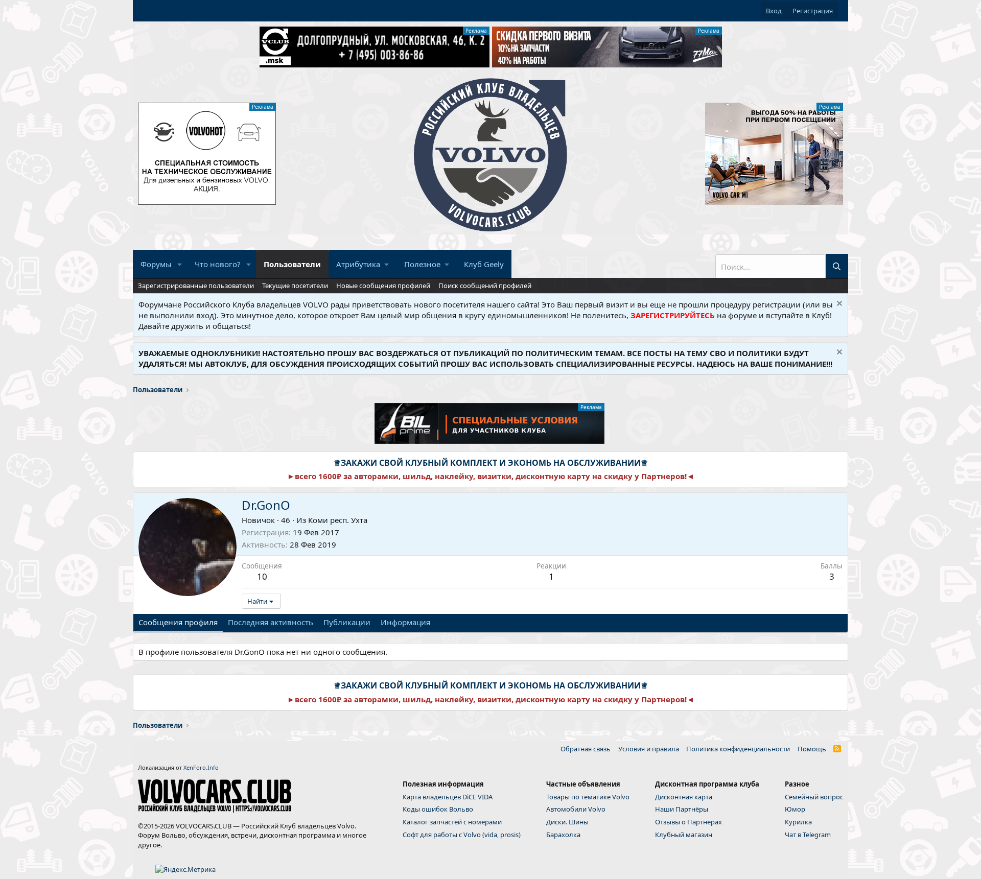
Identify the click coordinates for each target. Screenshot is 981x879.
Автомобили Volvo (575, 809)
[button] (180, 264)
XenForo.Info (201, 767)
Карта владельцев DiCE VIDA (448, 796)
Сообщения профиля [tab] (178, 622)
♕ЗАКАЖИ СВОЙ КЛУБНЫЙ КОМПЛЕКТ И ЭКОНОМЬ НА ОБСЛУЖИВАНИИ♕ (491, 462)
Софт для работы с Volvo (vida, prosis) (462, 834)
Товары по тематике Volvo (587, 796)
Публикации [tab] (346, 622)
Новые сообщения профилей (383, 285)
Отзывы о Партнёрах (688, 821)
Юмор (795, 809)
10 (262, 576)
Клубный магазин (683, 834)
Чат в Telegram (808, 834)
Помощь (812, 748)
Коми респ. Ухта (337, 520)
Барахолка (563, 834)
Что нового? (218, 264)
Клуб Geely (484, 264)
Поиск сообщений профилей (484, 285)
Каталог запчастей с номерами (452, 821)
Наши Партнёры (681, 809)
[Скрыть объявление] (838, 304)
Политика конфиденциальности (738, 748)
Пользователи (292, 264)
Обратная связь (585, 748)
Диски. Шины (567, 821)
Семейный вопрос (814, 796)
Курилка (798, 821)
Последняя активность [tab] (270, 622)
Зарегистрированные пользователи (196, 285)
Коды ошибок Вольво (438, 809)
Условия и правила (648, 748)
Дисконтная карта (683, 796)
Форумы (156, 264)
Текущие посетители (295, 285)
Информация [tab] (405, 622)
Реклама (476, 30)
